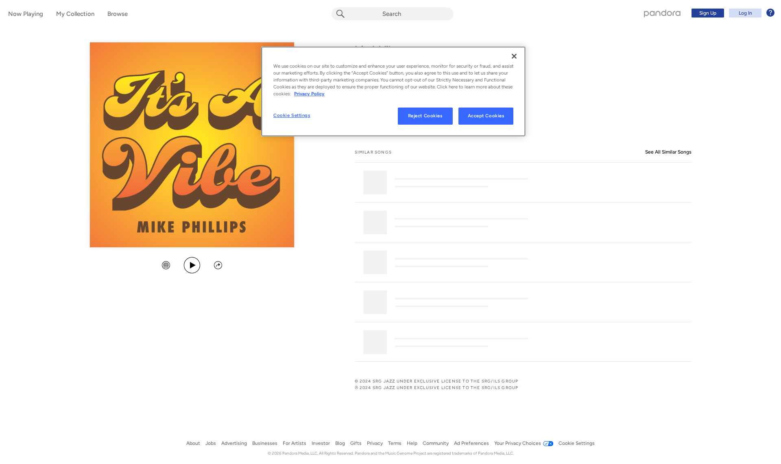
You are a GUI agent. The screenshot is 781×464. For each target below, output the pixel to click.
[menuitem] (731, 13)
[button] (166, 266)
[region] (393, 91)
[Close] (514, 56)
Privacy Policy (309, 94)
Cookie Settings (291, 115)
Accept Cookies (486, 116)
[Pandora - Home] (662, 13)
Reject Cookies (425, 116)
